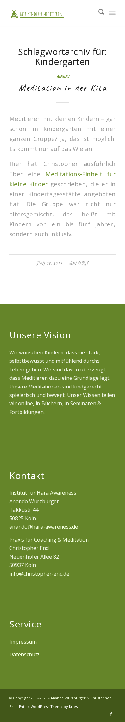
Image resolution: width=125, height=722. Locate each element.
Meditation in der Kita (62, 87)
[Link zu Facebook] (111, 714)
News (62, 76)
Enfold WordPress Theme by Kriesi (49, 706)
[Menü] (112, 13)
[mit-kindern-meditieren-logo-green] (51, 13)
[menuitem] (98, 13)
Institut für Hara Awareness (42, 492)
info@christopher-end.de (39, 573)
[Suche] (98, 13)
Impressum (23, 641)
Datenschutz (24, 654)
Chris (82, 263)
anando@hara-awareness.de (43, 526)
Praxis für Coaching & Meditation (49, 539)
